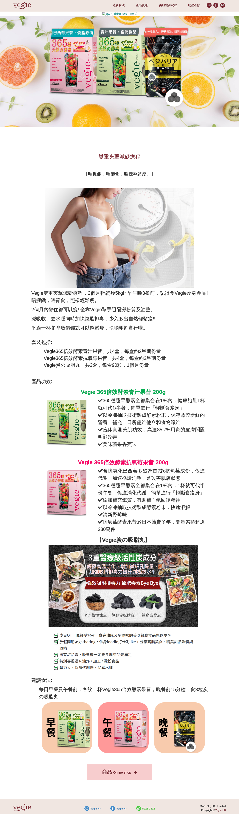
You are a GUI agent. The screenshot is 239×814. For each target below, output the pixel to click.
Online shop (117, 772)
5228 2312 (148, 808)
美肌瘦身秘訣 (168, 5)
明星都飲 (194, 5)
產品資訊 (142, 5)
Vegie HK (95, 808)
